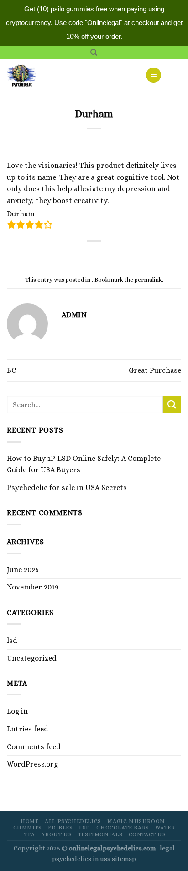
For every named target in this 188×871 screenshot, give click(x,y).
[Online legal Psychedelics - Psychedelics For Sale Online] (27, 75)
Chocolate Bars (122, 827)
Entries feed (27, 729)
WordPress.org (32, 764)
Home (29, 821)
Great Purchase (155, 370)
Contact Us (147, 834)
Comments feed (34, 746)
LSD (84, 827)
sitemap (124, 858)
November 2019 (32, 587)
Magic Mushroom (136, 821)
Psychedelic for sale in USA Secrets (67, 487)
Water (165, 827)
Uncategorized (32, 658)
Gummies (27, 827)
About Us (56, 834)
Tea (29, 834)
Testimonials (100, 834)
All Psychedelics (73, 821)
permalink (148, 279)
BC (11, 370)
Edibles (60, 827)
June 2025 (23, 569)
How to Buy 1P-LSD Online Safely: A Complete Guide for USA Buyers (84, 464)
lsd (12, 640)
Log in (17, 711)
